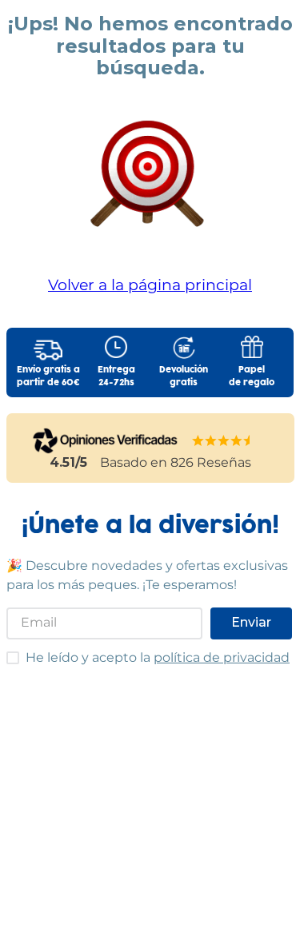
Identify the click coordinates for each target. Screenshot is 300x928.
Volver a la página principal (150, 284)
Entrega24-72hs (116, 376)
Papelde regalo (251, 376)
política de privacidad (222, 657)
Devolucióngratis (183, 376)
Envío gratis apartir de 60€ (48, 376)
